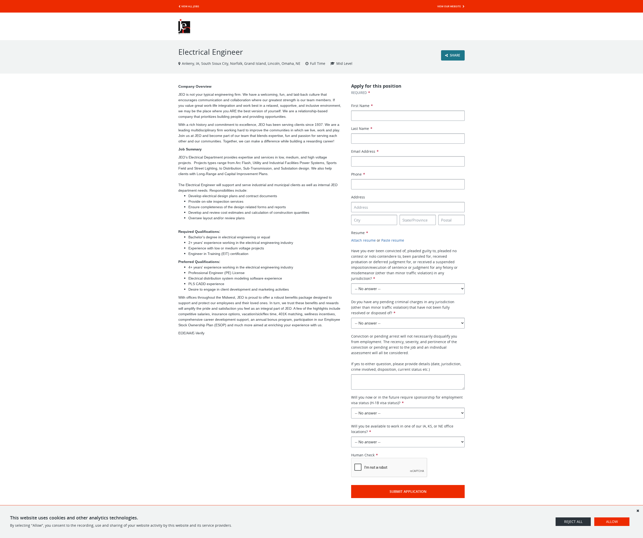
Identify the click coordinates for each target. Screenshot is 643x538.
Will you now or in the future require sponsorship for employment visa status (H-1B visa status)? (407, 400)
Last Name (361, 128)
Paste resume (392, 240)
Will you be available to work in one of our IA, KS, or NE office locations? (402, 429)
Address (358, 197)
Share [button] (454, 55)
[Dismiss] (637, 510)
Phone (358, 174)
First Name (362, 105)
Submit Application (408, 491)
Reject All (573, 521)
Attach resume (363, 240)
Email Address (365, 151)
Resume (359, 232)
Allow (612, 521)
